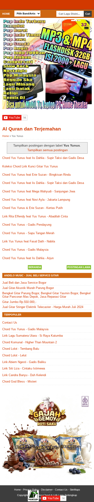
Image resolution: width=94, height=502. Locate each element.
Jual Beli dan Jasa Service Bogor (24, 282)
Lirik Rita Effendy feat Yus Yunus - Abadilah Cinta (35, 216)
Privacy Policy (31, 489)
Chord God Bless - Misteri (19, 381)
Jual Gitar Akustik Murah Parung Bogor (28, 288)
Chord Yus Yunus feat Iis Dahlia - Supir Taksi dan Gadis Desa (43, 158)
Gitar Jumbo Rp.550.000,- (19, 302)
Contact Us (9, 322)
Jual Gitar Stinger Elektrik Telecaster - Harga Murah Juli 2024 (42, 307)
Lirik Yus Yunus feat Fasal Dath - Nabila (28, 241)
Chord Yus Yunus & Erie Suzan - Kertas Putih (32, 208)
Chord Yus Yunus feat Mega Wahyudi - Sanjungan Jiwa (38, 191)
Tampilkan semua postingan (47, 150)
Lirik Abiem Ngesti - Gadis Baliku (24, 362)
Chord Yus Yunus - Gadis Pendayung (26, 224)
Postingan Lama (78, 267)
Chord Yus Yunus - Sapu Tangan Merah (28, 233)
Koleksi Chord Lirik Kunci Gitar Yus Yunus (30, 166)
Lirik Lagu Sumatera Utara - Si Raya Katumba (32, 335)
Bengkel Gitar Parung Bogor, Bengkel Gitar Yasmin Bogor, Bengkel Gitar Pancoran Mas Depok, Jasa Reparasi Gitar (46, 295)
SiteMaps (75, 489)
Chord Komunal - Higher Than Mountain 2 (29, 342)
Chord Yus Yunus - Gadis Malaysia (25, 249)
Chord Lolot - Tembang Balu (20, 348)
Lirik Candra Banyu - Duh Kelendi (24, 375)
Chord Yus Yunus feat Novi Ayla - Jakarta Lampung (36, 199)
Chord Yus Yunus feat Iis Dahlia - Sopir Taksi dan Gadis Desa (43, 183)
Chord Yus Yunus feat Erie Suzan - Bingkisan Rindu (36, 174)
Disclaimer (47, 489)
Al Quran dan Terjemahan (31, 128)
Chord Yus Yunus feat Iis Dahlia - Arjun (28, 258)
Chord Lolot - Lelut (14, 355)
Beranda (35, 267)
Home (6, 13)
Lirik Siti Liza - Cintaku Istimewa (23, 368)
